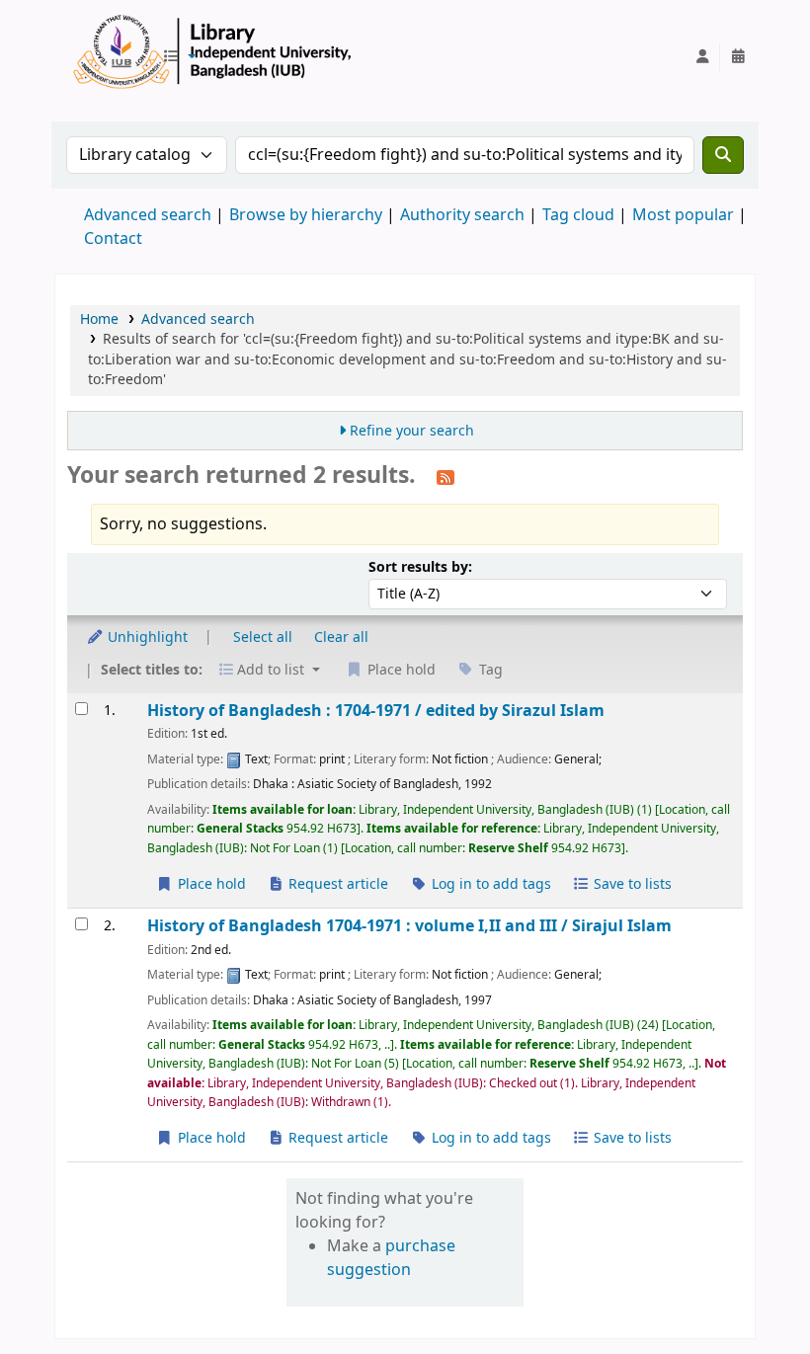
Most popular (683, 215)
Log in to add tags (489, 884)
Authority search (462, 215)
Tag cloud (578, 215)
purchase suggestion (391, 1258)
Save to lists (631, 884)
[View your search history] (738, 57)
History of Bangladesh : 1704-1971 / (376, 710)
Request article (336, 884)
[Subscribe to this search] (445, 477)
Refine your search (412, 431)
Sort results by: (420, 567)
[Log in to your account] (702, 57)
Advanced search (147, 215)
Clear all (341, 637)
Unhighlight (146, 637)
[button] (178, 57)
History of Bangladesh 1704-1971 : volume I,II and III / (409, 925)
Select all (262, 637)
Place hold (210, 884)
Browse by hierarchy (305, 215)
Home (99, 319)
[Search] (723, 155)
